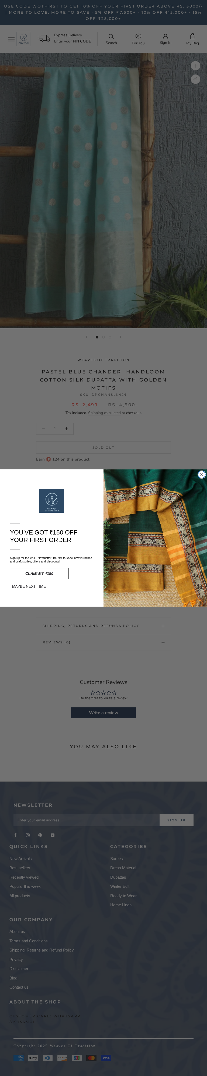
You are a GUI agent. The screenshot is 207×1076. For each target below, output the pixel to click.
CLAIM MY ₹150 (39, 574)
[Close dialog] (201, 474)
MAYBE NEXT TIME (29, 587)
